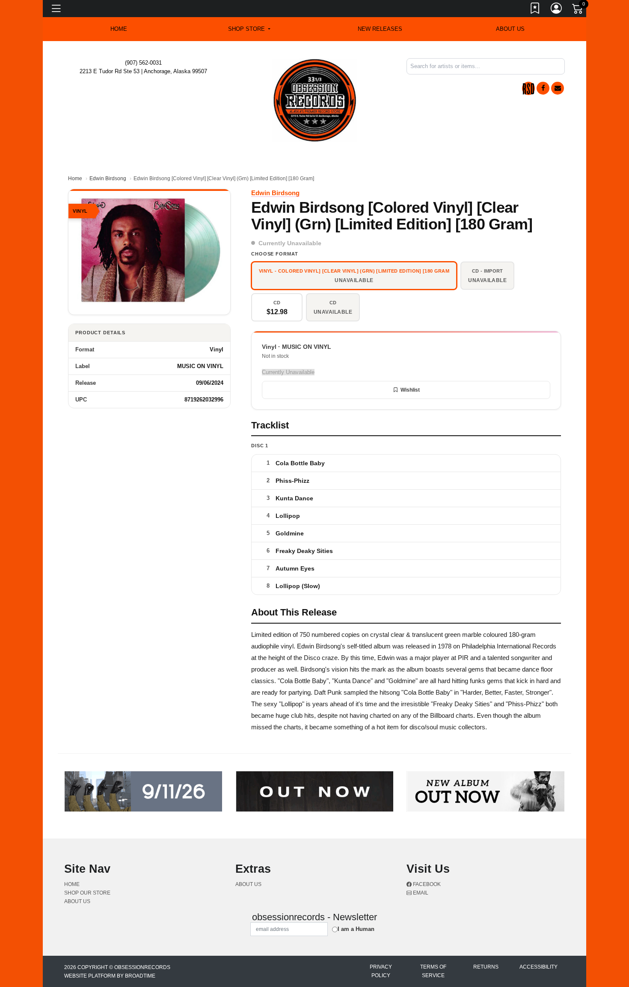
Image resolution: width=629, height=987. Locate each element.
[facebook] (543, 88)
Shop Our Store (87, 893)
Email (420, 893)
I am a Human (356, 929)
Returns (485, 967)
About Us (510, 29)
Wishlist (410, 390)
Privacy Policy (381, 971)
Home (75, 178)
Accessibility (538, 967)
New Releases (380, 29)
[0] (578, 10)
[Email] (557, 88)
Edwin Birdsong (107, 178)
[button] (249, 29)
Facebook (426, 884)
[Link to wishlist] (535, 9)
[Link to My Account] (557, 9)
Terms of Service (433, 971)
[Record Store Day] (528, 88)
